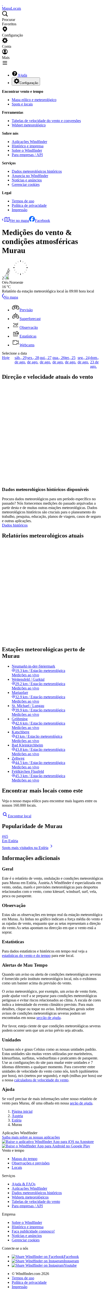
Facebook (42, 220)
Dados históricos (15, 525)
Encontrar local (19, 816)
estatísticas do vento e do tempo (26, 955)
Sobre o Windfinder (27, 150)
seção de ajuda (81, 1103)
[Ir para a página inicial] (2, 4)
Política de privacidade (29, 205)
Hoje (6, 358)
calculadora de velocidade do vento (41, 1080)
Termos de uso (23, 201)
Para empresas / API (27, 155)
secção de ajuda (48, 1018)
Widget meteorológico (29, 125)
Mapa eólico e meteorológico (34, 100)
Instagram (71, 1261)
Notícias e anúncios (27, 180)
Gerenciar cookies (26, 184)
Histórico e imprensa (27, 146)
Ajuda (22, 75)
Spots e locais (22, 104)
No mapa (11, 297)
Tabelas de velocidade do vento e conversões (46, 121)
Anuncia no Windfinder (30, 176)
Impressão (19, 210)
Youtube (70, 1265)
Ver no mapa (19, 220)
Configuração (29, 83)
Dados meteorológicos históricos (37, 171)
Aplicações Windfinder (29, 142)
